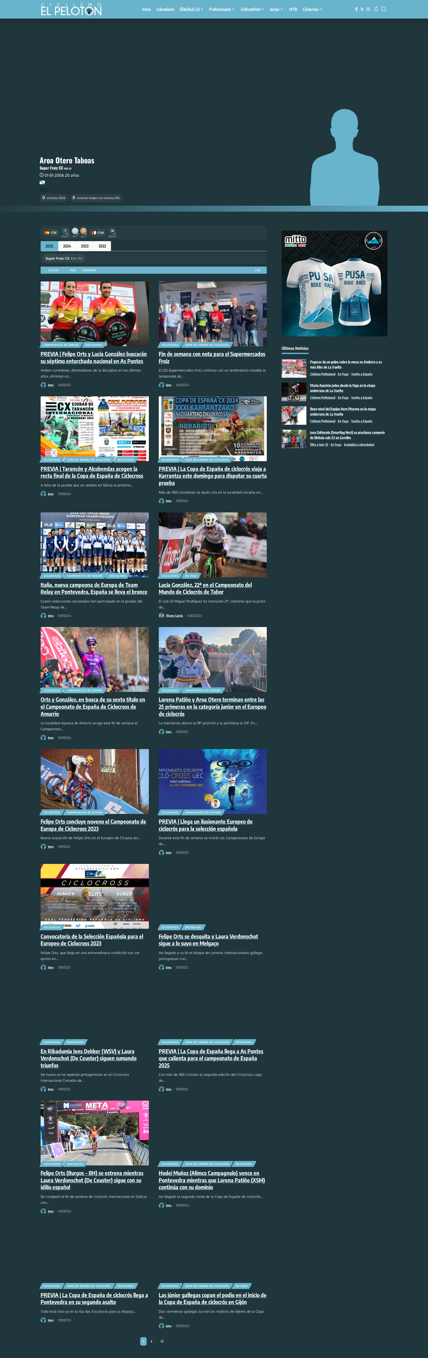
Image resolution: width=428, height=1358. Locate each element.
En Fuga (191, 575)
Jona (51, 385)
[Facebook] (356, 9)
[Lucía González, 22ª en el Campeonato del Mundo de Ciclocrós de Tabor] (213, 544)
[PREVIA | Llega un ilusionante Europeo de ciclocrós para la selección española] (213, 781)
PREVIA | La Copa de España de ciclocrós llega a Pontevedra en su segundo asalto (94, 1298)
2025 (49, 246)
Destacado (94, 344)
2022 (102, 246)
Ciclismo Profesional (322, 374)
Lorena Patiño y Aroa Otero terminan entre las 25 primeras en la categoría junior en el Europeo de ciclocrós (212, 706)
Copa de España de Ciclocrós (207, 344)
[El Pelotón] (74, 9)
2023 (85, 246)
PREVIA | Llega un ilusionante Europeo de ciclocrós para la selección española (206, 825)
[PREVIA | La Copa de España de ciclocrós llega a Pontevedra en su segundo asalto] (95, 1255)
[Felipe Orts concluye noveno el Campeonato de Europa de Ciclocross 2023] (95, 781)
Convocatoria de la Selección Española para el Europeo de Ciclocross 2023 (92, 940)
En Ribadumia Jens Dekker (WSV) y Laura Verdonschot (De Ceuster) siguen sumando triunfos (88, 1058)
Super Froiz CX (51, 168)
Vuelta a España (361, 374)
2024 (67, 246)
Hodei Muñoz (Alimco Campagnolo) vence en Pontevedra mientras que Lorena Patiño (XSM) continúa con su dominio (212, 1179)
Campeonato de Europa (85, 575)
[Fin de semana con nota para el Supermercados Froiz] (213, 313)
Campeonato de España (61, 344)
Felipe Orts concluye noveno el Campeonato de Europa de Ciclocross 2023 (93, 825)
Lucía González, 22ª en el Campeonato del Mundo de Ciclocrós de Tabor (205, 588)
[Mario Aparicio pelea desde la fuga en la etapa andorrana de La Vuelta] (294, 392)
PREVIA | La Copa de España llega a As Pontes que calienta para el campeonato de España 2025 (211, 1058)
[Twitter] (362, 9)
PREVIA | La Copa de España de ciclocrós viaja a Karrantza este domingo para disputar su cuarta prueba (213, 475)
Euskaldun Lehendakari (359, 445)
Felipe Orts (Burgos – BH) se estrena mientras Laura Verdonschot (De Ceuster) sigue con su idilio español (92, 1179)
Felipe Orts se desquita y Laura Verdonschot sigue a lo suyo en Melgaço (208, 940)
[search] (383, 9)
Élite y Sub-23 (319, 445)
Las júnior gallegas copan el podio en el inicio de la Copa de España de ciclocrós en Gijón (213, 1298)
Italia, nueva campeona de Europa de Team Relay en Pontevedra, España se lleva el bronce (94, 588)
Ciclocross (170, 344)
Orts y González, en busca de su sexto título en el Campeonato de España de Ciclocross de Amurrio (93, 706)
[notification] (376, 9)
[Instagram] (368, 9)
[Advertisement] (214, 55)
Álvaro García (174, 616)
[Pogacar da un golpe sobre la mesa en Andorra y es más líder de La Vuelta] (294, 368)
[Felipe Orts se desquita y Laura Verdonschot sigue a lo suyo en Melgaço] (213, 896)
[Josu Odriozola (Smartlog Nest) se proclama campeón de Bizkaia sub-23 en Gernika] (294, 439)
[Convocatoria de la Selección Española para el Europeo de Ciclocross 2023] (95, 896)
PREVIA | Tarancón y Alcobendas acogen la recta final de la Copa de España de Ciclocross (92, 472)
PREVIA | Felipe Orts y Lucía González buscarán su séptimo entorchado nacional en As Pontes (94, 357)
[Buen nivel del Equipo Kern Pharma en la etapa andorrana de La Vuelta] (294, 415)
